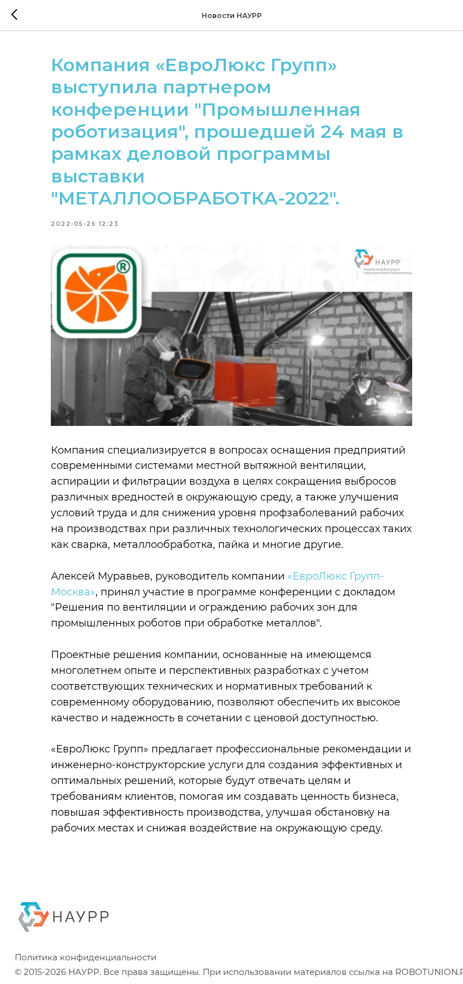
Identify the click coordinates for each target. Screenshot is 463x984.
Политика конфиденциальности (85, 957)
